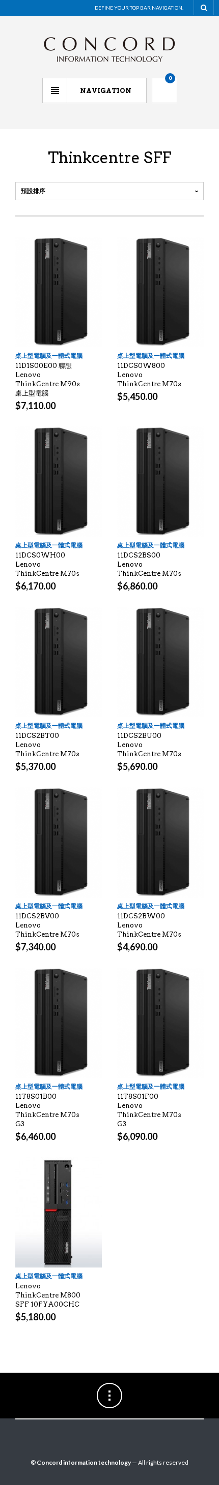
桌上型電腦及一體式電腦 (49, 355)
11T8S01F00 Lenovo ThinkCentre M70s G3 (149, 1110)
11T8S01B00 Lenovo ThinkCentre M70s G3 (47, 1110)
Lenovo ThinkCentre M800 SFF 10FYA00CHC (47, 1295)
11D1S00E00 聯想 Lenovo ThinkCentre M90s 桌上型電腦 (47, 379)
